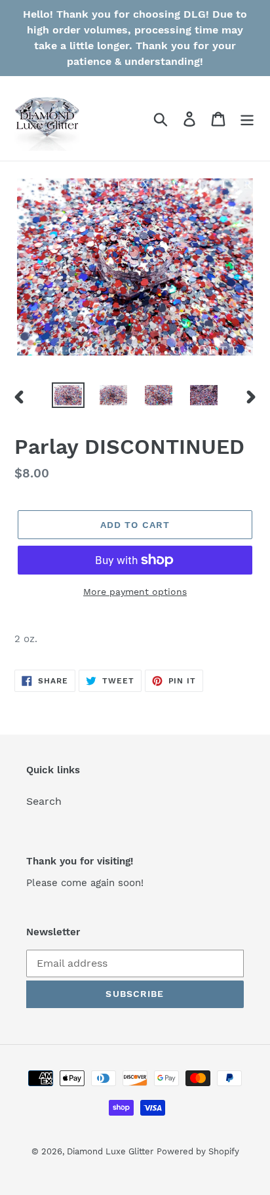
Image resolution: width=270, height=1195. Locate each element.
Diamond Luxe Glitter (110, 1151)
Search (44, 801)
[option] (68, 397)
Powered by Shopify (198, 1151)
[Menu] (247, 118)
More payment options (135, 591)
